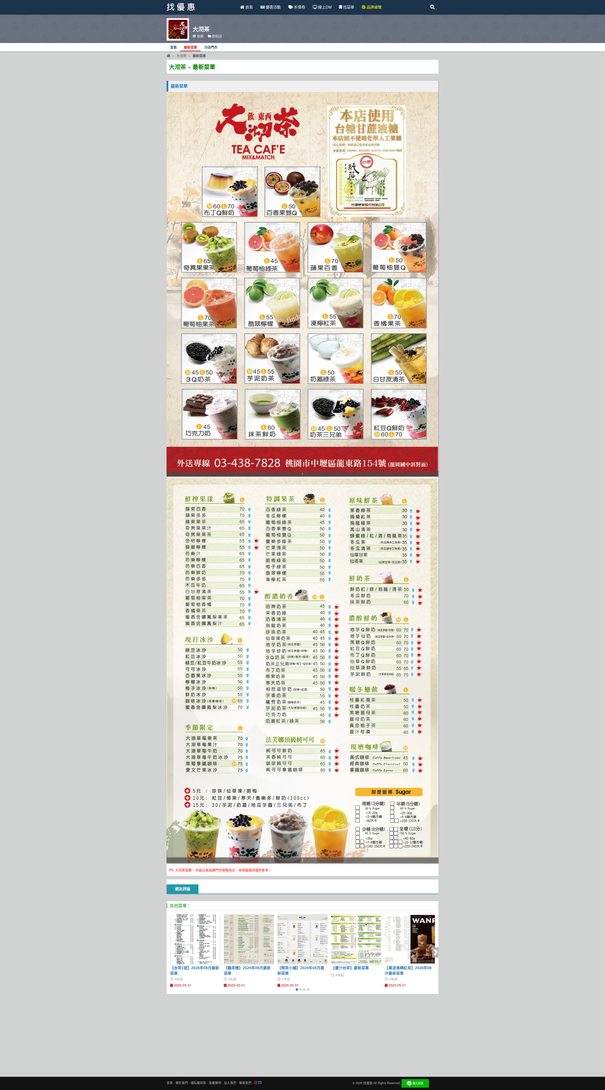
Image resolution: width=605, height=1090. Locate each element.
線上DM (324, 7)
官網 (199, 36)
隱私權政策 (198, 1083)
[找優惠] (168, 55)
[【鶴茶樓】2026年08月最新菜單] (249, 939)
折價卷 (299, 7)
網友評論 (182, 889)
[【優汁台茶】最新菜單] (356, 939)
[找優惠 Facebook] (259, 1083)
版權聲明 (215, 1083)
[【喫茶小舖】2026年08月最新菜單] (302, 939)
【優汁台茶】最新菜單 (350, 968)
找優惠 (367, 1083)
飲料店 (216, 36)
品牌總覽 (374, 7)
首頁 (248, 7)
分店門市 (210, 47)
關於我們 (182, 1083)
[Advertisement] (302, 1034)
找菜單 (348, 7)
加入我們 (230, 1083)
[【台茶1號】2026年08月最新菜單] (195, 939)
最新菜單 (190, 47)
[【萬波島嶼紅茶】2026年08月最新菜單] (410, 939)
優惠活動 (273, 7)
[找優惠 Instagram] (255, 1083)
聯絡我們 (245, 1083)
